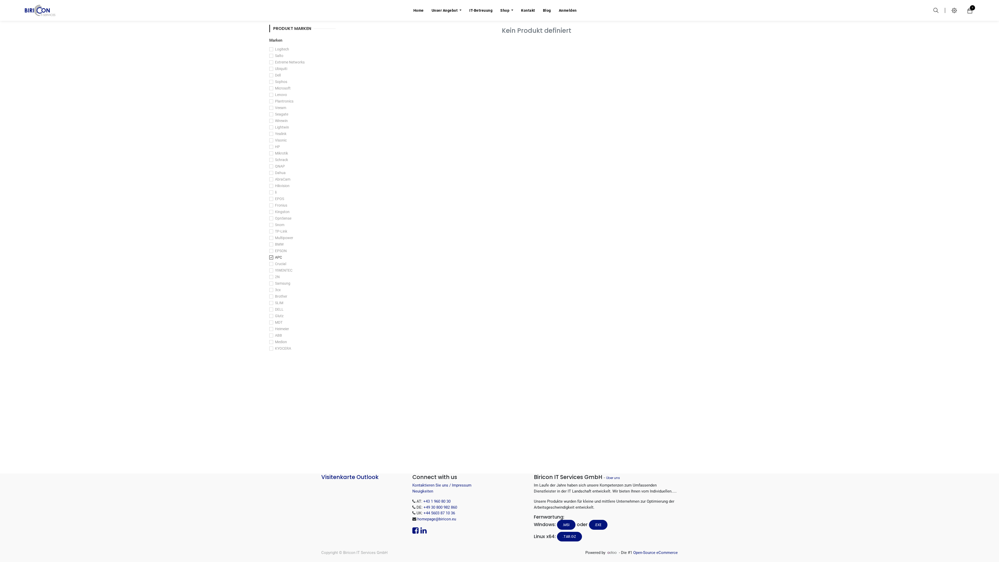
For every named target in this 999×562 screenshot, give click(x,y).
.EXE (598, 524)
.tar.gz (569, 536)
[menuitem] (418, 10)
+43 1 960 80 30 (437, 501)
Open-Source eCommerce (655, 552)
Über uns (613, 478)
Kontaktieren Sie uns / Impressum (441, 485)
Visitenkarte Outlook (350, 477)
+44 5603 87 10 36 (439, 513)
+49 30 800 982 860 (440, 507)
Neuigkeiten (422, 491)
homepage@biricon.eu (436, 519)
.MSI (566, 524)
